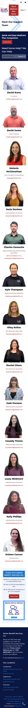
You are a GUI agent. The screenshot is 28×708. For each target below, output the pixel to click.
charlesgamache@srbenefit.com (14, 258)
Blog (22, 658)
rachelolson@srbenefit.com (14, 372)
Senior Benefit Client (16, 703)
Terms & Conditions (18, 696)
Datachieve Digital (19, 706)
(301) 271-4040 (9, 690)
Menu (22, 10)
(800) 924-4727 (9, 681)
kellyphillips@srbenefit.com (14, 523)
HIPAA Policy (7, 699)
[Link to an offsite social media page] (21, 2)
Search (21, 56)
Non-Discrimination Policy (17, 699)
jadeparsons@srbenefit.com (14, 409)
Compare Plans (7, 42)
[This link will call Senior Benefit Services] (24, 704)
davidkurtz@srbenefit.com (14, 99)
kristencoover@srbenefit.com (14, 561)
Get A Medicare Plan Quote (13, 10)
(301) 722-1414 (9, 673)
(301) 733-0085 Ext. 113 (13, 256)
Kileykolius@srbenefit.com (14, 334)
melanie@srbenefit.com (14, 178)
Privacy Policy (8, 696)
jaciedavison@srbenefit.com (14, 216)
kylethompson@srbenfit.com (14, 296)
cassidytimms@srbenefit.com (14, 447)
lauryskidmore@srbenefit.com (14, 485)
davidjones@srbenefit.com (14, 137)
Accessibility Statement (13, 701)
